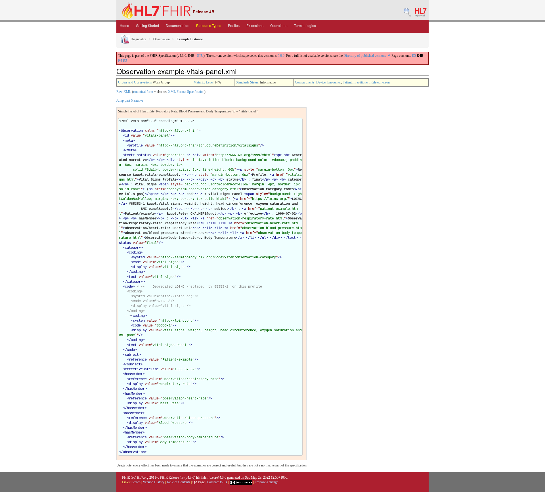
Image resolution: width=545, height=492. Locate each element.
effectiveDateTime (142, 369)
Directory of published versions (365, 56)
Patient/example (177, 360)
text (129, 155)
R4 (120, 60)
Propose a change (266, 482)
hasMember (134, 374)
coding (135, 253)
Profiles (234, 25)
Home (124, 25)
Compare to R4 (217, 482)
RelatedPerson (380, 82)
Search (136, 482)
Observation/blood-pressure (188, 418)
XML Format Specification (186, 92)
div (197, 155)
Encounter (334, 82)
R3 (125, 60)
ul (184, 219)
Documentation (177, 25)
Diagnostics (138, 39)
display (140, 267)
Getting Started (147, 25)
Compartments (305, 82)
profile (136, 146)
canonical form (143, 92)
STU (200, 56)
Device (321, 82)
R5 (414, 56)
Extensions (254, 25)
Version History (153, 482)
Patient (347, 82)
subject (132, 355)
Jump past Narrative (129, 100)
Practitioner (361, 82)
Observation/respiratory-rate (190, 379)
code (137, 262)
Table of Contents (178, 482)
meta (129, 141)
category (133, 248)
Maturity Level (203, 82)
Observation (161, 39)
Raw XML (123, 92)
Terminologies (305, 25)
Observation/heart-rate (184, 399)
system (139, 257)
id (127, 136)
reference (138, 360)
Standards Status (247, 82)
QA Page (198, 482)
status (145, 155)
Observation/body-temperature (190, 437)
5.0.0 (281, 56)
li (194, 219)
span (165, 185)
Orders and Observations (135, 82)
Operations (278, 25)
